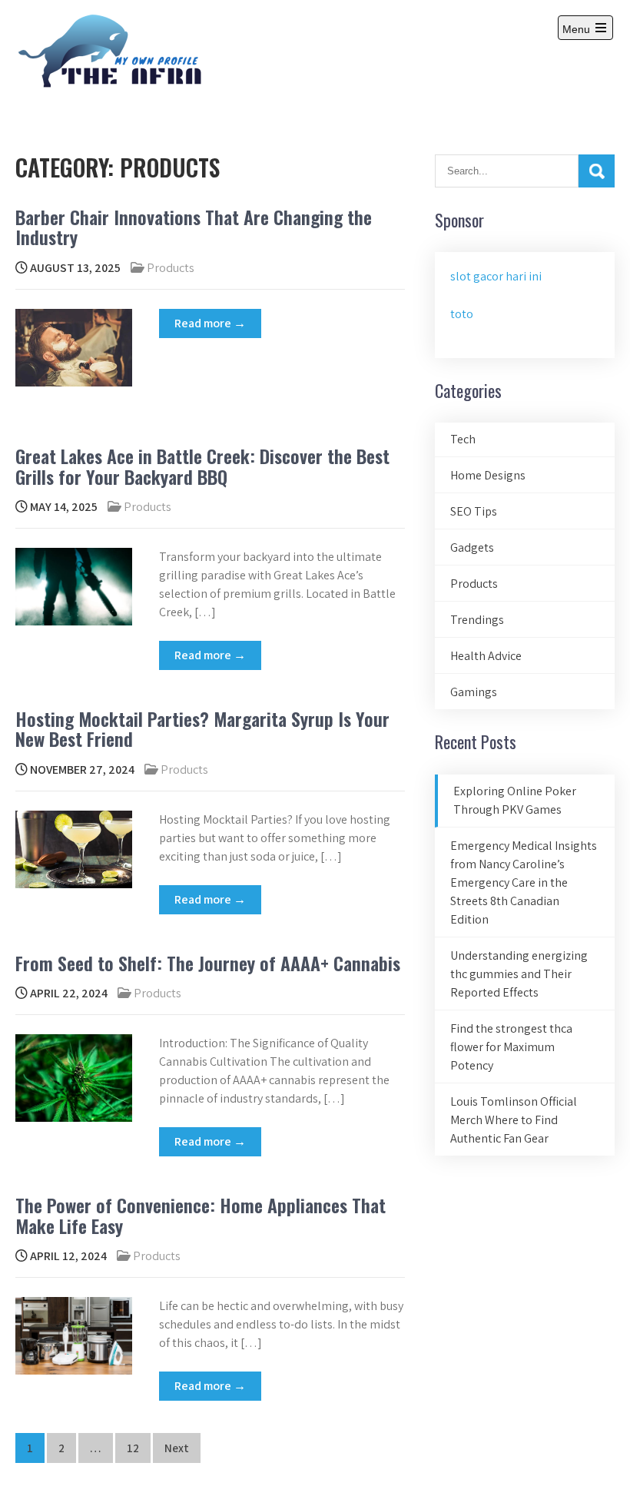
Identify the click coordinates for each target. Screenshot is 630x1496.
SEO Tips (473, 511)
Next (176, 1448)
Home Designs (488, 475)
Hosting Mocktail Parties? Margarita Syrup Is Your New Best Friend (202, 728)
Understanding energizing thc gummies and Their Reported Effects (519, 973)
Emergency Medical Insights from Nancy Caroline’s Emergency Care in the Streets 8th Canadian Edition (523, 882)
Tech (463, 439)
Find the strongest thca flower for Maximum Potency (511, 1046)
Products (170, 268)
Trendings (477, 620)
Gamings (473, 692)
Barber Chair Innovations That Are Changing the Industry (193, 226)
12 (133, 1448)
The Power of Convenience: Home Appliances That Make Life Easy (200, 1215)
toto (461, 314)
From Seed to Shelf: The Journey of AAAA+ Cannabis (207, 963)
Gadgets (472, 547)
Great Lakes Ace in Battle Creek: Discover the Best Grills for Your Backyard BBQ (202, 465)
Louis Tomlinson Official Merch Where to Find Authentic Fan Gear (513, 1119)
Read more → (210, 323)
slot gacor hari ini (496, 276)
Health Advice (486, 656)
